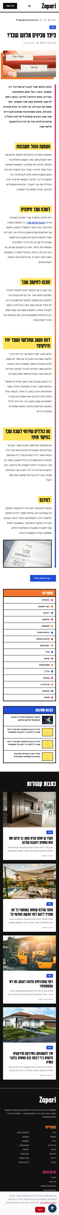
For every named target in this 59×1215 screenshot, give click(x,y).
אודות (53, 1177)
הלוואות (26, 1149)
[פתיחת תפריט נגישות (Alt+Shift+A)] (52, 1208)
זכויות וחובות (24, 1162)
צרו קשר (10, 6)
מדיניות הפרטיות (48, 1202)
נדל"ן (54, 1141)
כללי (45, 20)
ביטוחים (26, 1136)
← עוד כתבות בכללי (43, 578)
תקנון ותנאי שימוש (48, 1186)
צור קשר (52, 1181)
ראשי (53, 20)
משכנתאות (24, 1145)
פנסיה (53, 1162)
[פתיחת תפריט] (29, 6)
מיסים (53, 1149)
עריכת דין (52, 1145)
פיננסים (52, 1153)
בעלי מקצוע (24, 1158)
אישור (40, 1209)
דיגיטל (53, 1158)
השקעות (25, 1141)
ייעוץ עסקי (24, 1153)
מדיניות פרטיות (49, 1190)
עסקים (53, 1136)
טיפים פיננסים (23, 1132)
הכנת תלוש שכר (36, 222)
